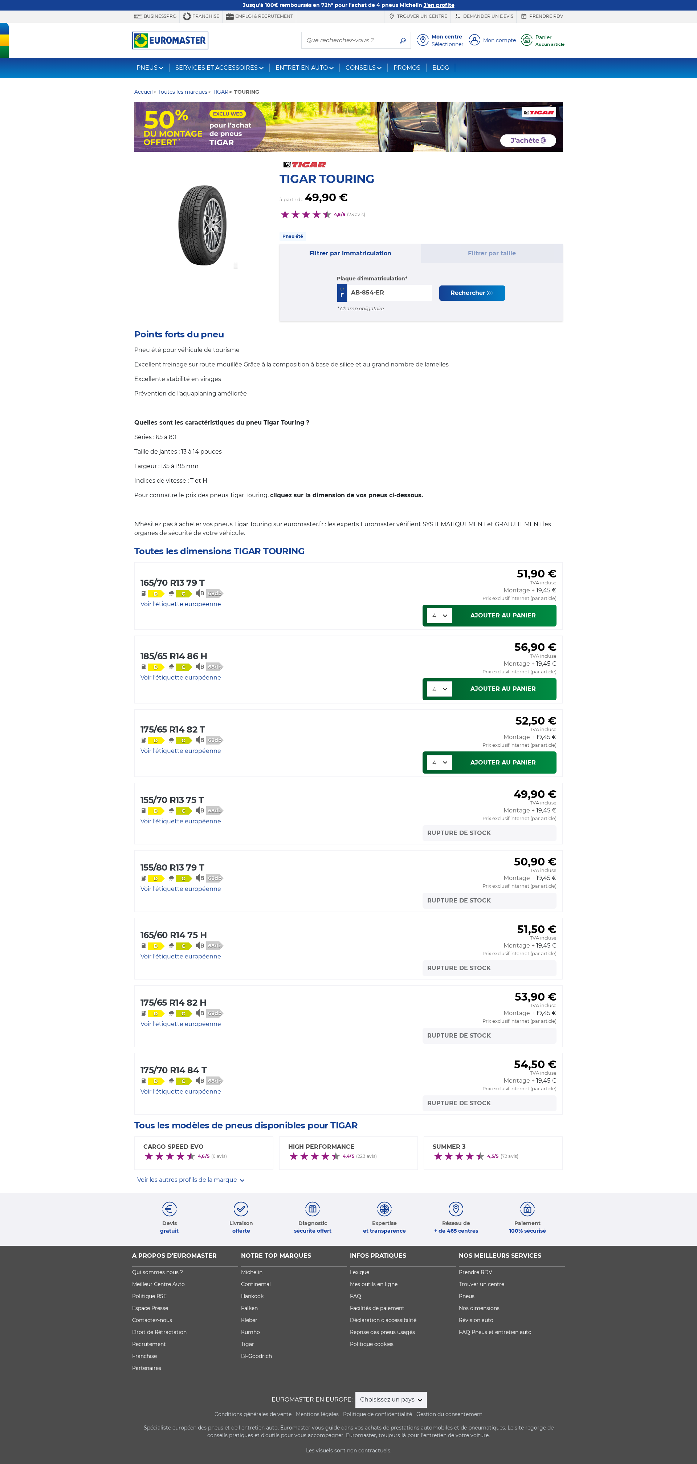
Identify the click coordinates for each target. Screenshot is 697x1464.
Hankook (252, 1296)
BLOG (440, 67)
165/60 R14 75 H (173, 935)
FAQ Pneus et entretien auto (495, 1332)
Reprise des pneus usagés (382, 1332)
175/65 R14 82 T (172, 729)
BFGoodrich (256, 1356)
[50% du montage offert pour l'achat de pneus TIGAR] (348, 126)
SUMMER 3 (449, 1146)
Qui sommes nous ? (157, 1272)
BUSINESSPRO (159, 16)
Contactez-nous (152, 1320)
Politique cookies (372, 1344)
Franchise (205, 16)
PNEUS (147, 67)
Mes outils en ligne (374, 1284)
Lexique (359, 1272)
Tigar (247, 1344)
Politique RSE (149, 1296)
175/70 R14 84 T (173, 1070)
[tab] (350, 253)
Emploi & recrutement (263, 16)
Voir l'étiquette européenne (180, 604)
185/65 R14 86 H (173, 656)
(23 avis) (356, 214)
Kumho (250, 1332)
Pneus (466, 1296)
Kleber (249, 1320)
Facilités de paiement (377, 1308)
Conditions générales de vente (253, 1414)
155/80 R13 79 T (172, 867)
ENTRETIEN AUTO (302, 67)
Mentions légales (317, 1414)
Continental (256, 1284)
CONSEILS (361, 67)
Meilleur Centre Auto (158, 1284)
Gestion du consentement (449, 1414)
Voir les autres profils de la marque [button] (188, 1179)
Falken (249, 1308)
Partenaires (146, 1368)
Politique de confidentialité (377, 1414)
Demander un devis (487, 16)
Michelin (251, 1272)
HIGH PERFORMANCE (321, 1146)
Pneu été (292, 236)
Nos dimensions (479, 1308)
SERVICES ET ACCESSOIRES (216, 67)
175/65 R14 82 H (173, 1002)
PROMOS (407, 67)
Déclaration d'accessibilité (383, 1320)
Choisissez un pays (388, 1399)
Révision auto (476, 1320)
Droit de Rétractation (159, 1332)
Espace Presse (150, 1308)
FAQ (355, 1296)
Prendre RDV (545, 16)
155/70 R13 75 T (172, 800)
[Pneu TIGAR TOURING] (203, 230)
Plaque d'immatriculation (371, 278)
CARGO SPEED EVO (173, 1146)
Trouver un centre (421, 16)
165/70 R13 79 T (172, 582)
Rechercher (468, 292)
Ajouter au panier (503, 615)
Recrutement (149, 1344)
